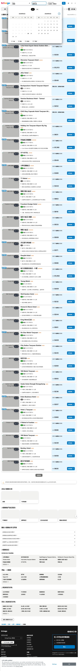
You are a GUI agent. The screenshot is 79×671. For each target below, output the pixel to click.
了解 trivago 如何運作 (32, 656)
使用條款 (29, 637)
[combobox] (21, 4)
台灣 (13, 624)
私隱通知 (29, 642)
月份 (37, 9)
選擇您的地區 (4, 635)
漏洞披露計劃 (30, 649)
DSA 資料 (29, 644)
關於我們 (3, 652)
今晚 (14, 41)
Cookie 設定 (30, 646)
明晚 (21, 41)
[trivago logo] (5, 3)
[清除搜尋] (29, 3)
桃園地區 (18, 624)
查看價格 (70, 26)
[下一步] (59, 14)
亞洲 (9, 624)
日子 (33, 9)
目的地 (13, 2)
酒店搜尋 (4, 624)
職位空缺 (3, 654)
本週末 (28, 41)
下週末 (35, 41)
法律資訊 (29, 640)
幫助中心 (29, 654)
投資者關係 (4, 656)
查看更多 (5, 564)
